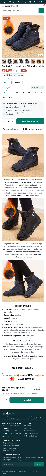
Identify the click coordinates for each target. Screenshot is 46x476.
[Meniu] (3, 6)
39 (23, 92)
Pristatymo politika (9, 448)
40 (29, 92)
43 (4, 97)
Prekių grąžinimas (30, 436)
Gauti (39, 464)
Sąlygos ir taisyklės (9, 443)
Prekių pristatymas (31, 433)
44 (10, 97)
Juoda (17, 82)
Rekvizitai (27, 425)
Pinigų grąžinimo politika (11, 445)
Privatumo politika (9, 451)
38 (17, 92)
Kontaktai (27, 428)
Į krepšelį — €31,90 (30, 121)
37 (10, 92)
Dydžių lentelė (38, 88)
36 (4, 92)
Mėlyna (6, 82)
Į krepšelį (27, 400)
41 (35, 92)
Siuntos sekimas (30, 431)
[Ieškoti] (41, 10)
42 (42, 92)
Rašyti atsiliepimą (38, 388)
